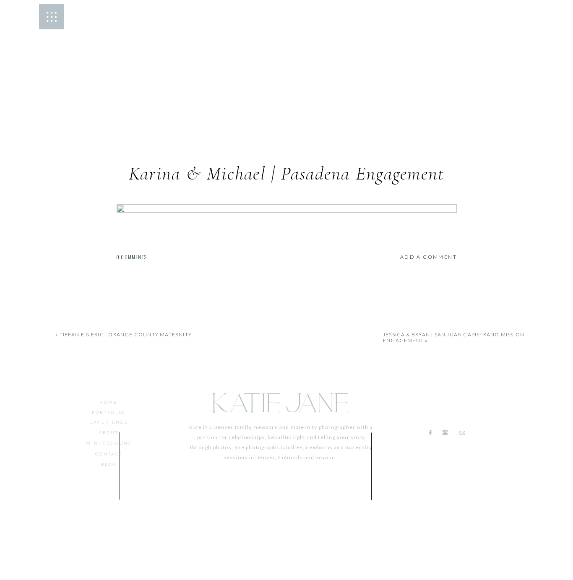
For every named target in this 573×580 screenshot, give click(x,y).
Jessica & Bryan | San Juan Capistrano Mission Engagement (453, 337)
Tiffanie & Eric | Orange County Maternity (126, 334)
